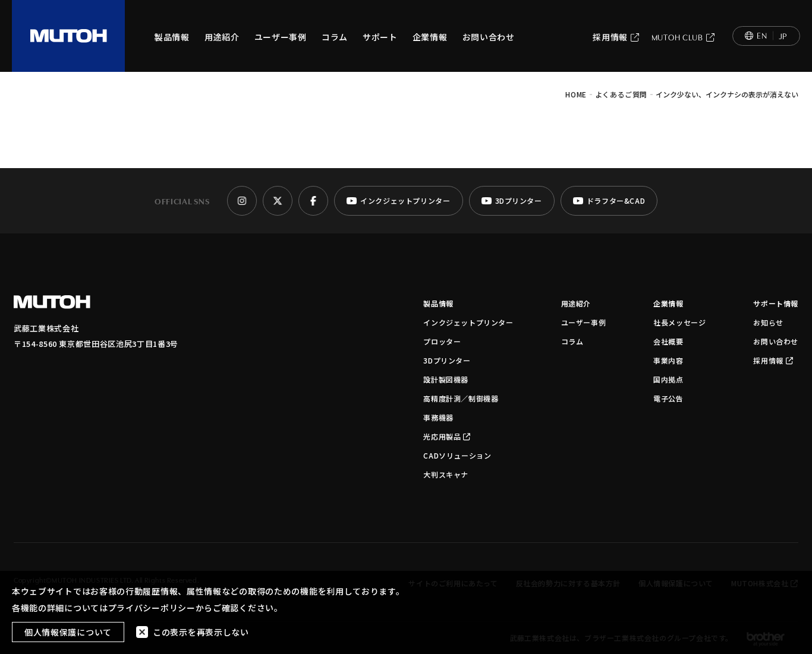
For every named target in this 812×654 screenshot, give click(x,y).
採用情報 (610, 37)
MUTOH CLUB (677, 37)
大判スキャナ (445, 474)
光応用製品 (442, 436)
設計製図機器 (445, 379)
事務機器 (438, 417)
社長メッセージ (679, 322)
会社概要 (668, 341)
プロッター (442, 341)
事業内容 (668, 360)
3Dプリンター (446, 360)
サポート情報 (775, 303)
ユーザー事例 (280, 37)
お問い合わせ (488, 37)
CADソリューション (457, 455)
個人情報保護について (68, 632)
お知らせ (768, 322)
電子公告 (668, 398)
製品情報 (172, 37)
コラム (335, 37)
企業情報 (430, 37)
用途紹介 (222, 37)
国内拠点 (668, 379)
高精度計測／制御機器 (460, 398)
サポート (380, 37)
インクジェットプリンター (468, 322)
